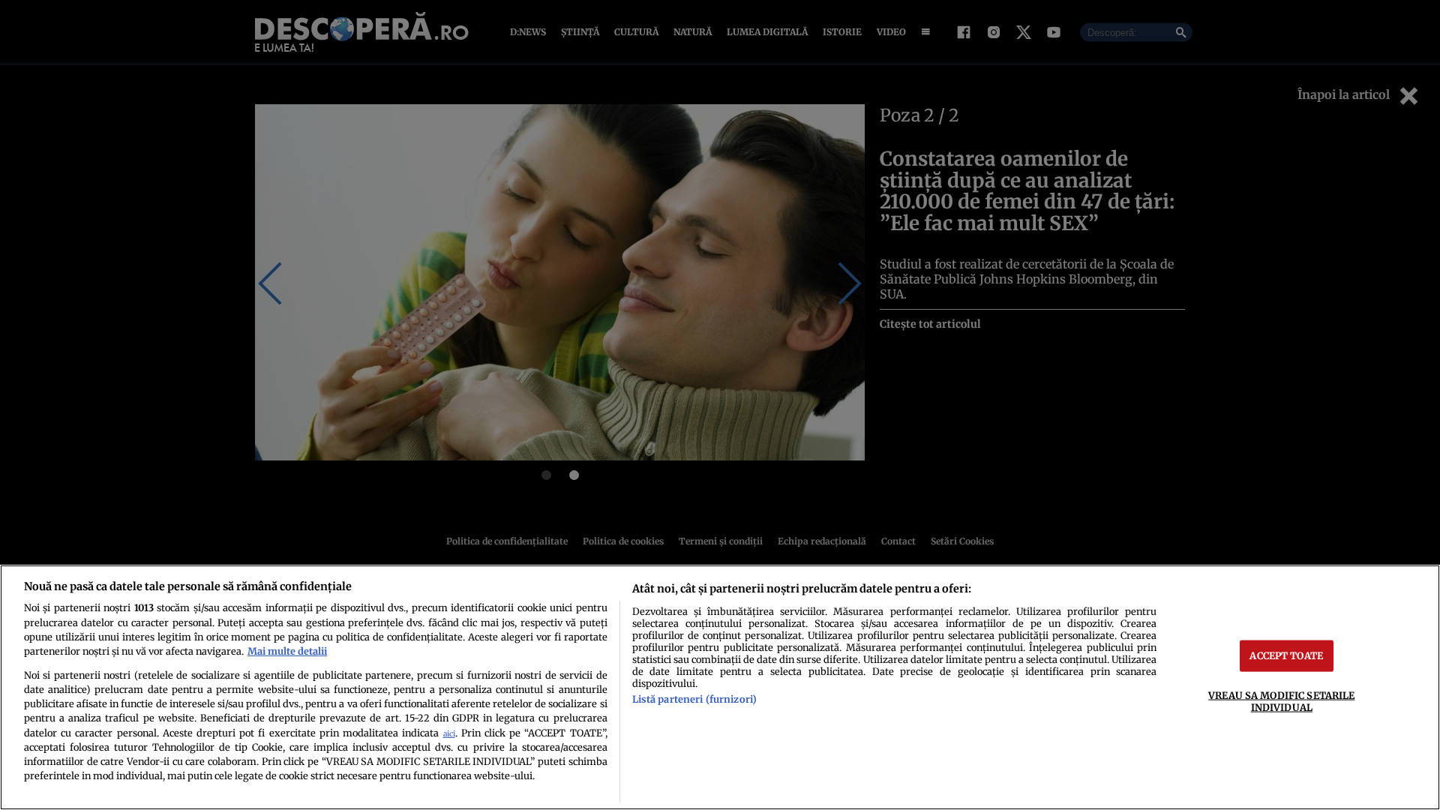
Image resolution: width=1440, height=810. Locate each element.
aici (449, 734)
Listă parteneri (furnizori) (694, 699)
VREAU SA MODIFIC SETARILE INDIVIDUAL (1281, 700)
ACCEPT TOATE (1286, 656)
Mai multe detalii (287, 651)
